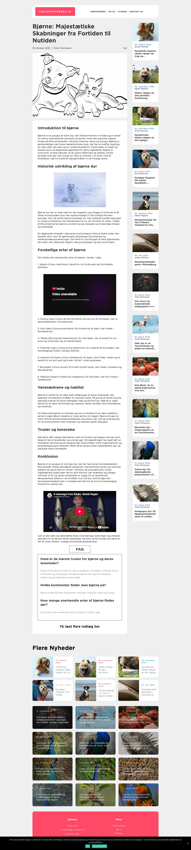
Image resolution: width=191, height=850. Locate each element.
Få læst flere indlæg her (80, 626)
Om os (111, 12)
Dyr (125, 48)
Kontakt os (136, 12)
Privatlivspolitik (99, 846)
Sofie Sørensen (141, 131)
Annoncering (98, 12)
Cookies (122, 12)
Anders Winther (142, 47)
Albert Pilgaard (141, 89)
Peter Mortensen (62, 48)
